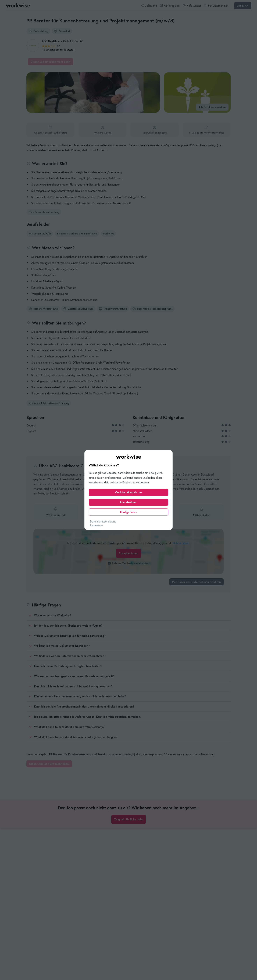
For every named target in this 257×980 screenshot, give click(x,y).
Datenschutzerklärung (103, 521)
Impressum (96, 525)
